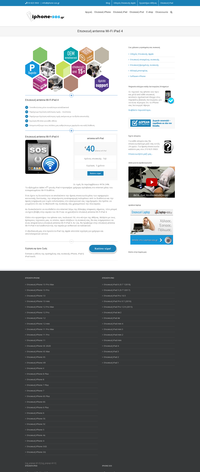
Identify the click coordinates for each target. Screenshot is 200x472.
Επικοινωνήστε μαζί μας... (140, 154)
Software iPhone (138, 76)
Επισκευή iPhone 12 (36, 318)
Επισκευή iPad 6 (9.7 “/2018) (117, 284)
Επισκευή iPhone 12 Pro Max (40, 307)
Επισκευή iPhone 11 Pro (38, 334)
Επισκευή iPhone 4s (36, 435)
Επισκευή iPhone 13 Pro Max (40, 284)
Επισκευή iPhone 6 (35, 413)
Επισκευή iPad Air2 (112, 312)
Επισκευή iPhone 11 (36, 340)
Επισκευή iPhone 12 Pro (38, 312)
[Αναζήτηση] (171, 12)
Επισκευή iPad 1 (111, 362)
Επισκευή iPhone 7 (35, 390)
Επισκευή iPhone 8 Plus (38, 374)
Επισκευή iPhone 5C (36, 424)
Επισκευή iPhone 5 (35, 429)
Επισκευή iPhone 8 (35, 379)
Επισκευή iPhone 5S (36, 418)
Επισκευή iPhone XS (36, 357)
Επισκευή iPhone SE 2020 (39, 346)
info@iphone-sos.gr (50, 3)
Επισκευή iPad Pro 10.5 (115, 295)
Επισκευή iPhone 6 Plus (38, 407)
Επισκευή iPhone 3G (36, 452)
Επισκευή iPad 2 (111, 357)
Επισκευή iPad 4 (111, 346)
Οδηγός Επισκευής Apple (142, 54)
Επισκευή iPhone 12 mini (38, 323)
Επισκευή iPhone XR (36, 362)
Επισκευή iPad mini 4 (113, 323)
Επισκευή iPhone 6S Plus (38, 396)
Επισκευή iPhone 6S (36, 402)
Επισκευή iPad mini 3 (113, 329)
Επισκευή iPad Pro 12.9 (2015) (118, 307)
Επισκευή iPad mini (112, 340)
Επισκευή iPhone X (35, 368)
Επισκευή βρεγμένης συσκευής (144, 65)
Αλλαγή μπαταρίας (139, 70)
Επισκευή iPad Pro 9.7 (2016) (117, 301)
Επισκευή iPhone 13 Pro (38, 290)
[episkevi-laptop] (151, 227)
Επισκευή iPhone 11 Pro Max (40, 329)
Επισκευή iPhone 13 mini (38, 301)
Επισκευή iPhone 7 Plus (38, 385)
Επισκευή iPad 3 (111, 351)
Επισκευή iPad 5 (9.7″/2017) (117, 290)
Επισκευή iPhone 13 (36, 295)
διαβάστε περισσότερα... (139, 110)
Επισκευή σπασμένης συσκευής (144, 59)
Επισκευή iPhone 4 (35, 441)
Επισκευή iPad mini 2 (113, 334)
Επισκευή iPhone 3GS (37, 446)
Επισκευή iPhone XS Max (38, 351)
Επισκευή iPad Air (112, 318)
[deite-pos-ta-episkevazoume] (151, 167)
